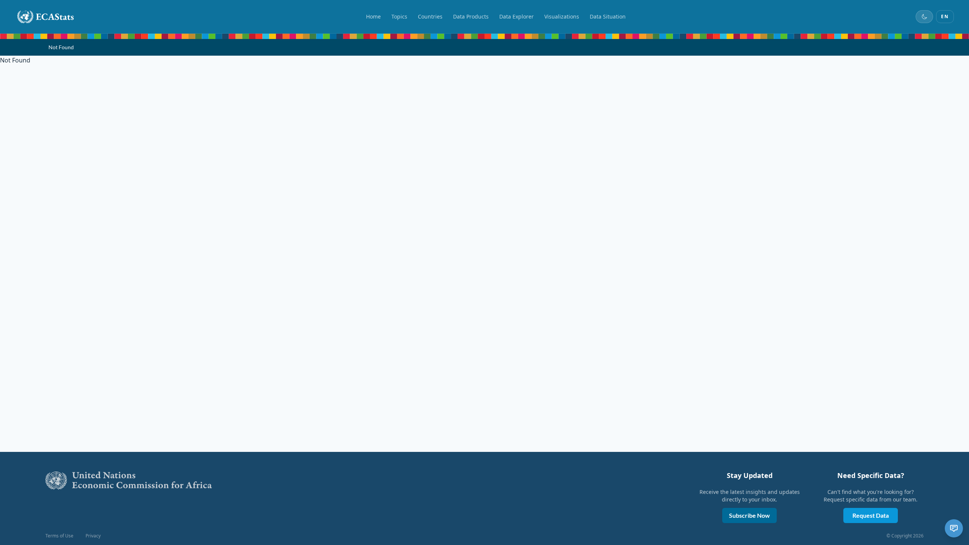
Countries (430, 16)
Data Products (471, 16)
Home (373, 16)
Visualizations (561, 16)
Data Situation (608, 16)
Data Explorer (516, 16)
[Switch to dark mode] (924, 16)
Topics (399, 16)
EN (945, 16)
